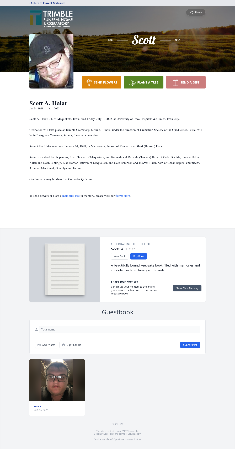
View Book (119, 256)
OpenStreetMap (121, 439)
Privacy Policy (107, 433)
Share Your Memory (187, 288)
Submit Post (190, 344)
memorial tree (71, 195)
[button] (57, 380)
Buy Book (138, 256)
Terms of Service (127, 433)
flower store (122, 195)
